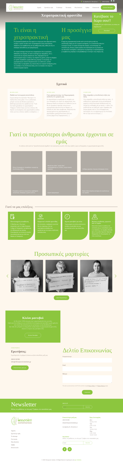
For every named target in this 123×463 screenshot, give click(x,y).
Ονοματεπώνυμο (67, 356)
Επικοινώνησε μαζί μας (20, 367)
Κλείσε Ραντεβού (108, 7)
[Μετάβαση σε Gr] (114, 1)
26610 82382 (15, 359)
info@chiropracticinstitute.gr (21, 362)
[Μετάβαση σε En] (112, 1)
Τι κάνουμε (59, 7)
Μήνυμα (65, 374)
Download (107, 30)
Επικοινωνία (96, 7)
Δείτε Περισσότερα (61, 297)
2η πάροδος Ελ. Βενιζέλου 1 (70, 427)
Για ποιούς (68, 7)
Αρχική (39, 7)
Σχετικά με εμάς (48, 7)
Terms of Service (101, 385)
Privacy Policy (91, 385)
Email (64, 365)
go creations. (78, 460)
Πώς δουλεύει (78, 7)
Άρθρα (87, 7)
